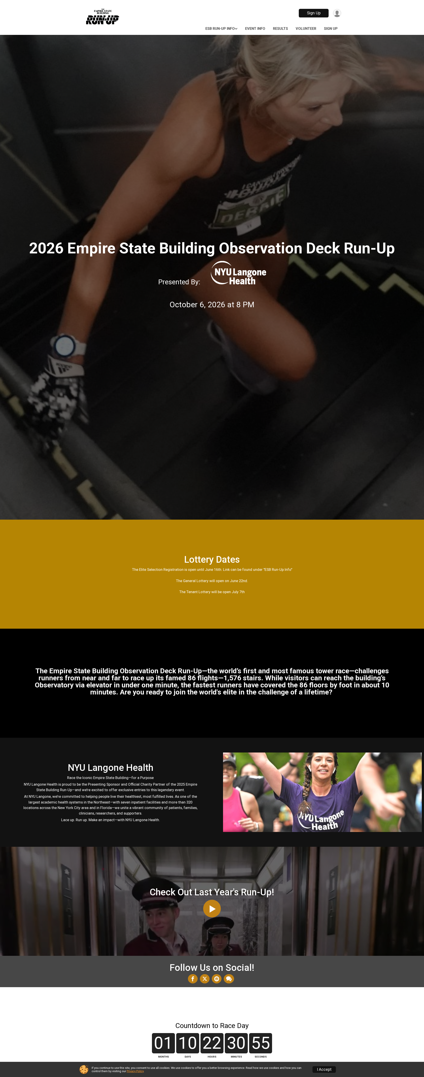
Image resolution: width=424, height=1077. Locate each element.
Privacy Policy (135, 1071)
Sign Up (314, 13)
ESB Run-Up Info (220, 28)
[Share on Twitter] (205, 978)
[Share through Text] (229, 978)
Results (280, 28)
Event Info (255, 28)
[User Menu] (337, 13)
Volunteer (306, 28)
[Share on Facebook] (193, 978)
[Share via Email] (216, 978)
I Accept (324, 1069)
